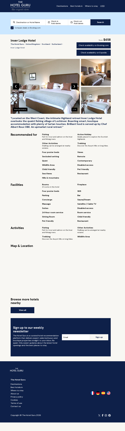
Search (100, 22)
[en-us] (109, 393)
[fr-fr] (92, 393)
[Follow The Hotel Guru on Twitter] (99, 415)
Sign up (99, 337)
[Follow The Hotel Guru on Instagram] (106, 415)
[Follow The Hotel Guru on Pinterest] (109, 415)
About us (15, 393)
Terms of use (16, 403)
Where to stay (91, 6)
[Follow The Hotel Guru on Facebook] (102, 415)
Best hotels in (76, 6)
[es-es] (103, 393)
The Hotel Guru (18, 379)
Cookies (14, 400)
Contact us (16, 406)
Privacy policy (17, 397)
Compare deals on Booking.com (28, 28)
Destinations (62, 6)
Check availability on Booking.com (94, 45)
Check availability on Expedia (94, 52)
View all (22, 310)
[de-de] (98, 393)
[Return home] (20, 6)
